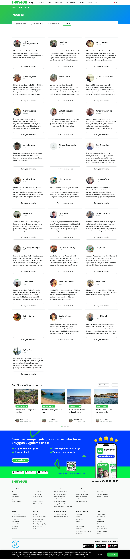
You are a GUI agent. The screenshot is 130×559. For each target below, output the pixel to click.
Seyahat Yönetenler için (61, 517)
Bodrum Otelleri (37, 496)
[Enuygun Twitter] (110, 481)
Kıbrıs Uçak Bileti (16, 501)
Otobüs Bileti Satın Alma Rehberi (63, 506)
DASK (34, 529)
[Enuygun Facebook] (103, 481)
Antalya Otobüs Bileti (60, 504)
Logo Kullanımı (80, 526)
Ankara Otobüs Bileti (60, 494)
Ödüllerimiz (79, 529)
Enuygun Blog (101, 514)
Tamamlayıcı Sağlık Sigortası (41, 524)
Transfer (100, 489)
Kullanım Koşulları (102, 531)
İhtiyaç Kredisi (16, 514)
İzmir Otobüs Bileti (59, 496)
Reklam (78, 521)
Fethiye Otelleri (37, 504)
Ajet (13, 499)
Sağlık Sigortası (37, 521)
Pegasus (14, 494)
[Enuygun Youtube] (117, 481)
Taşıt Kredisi (15, 521)
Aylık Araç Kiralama (81, 501)
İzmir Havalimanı (102, 499)
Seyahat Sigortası (38, 519)
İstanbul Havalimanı (102, 494)
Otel (34, 489)
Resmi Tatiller (101, 524)
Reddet (26, 556)
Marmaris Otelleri (38, 501)
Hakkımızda (79, 514)
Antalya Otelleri (37, 494)
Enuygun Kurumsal (60, 511)
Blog (31, 2)
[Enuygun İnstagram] (107, 481)
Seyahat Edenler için (60, 514)
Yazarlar (67, 24)
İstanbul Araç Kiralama (82, 492)
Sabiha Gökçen (101, 492)
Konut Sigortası (37, 526)
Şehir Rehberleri (37, 24)
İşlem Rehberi (101, 521)
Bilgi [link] (20, 7)
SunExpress (15, 496)
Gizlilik (99, 533)
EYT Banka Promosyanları (19, 517)
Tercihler (100, 554)
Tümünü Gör (103, 385)
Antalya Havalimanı (102, 496)
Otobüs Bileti (58, 489)
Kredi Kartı (15, 526)
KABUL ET (113, 554)
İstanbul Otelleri (37, 492)
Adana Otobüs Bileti (60, 501)
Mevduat (14, 529)
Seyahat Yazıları (20, 24)
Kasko (35, 514)
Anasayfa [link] (14, 7)
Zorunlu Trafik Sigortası (40, 517)
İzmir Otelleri (36, 499)
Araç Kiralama (80, 489)
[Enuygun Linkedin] (114, 481)
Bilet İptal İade (101, 526)
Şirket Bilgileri (79, 519)
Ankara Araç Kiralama (82, 494)
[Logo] (19, 2)
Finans (14, 511)
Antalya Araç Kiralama (82, 499)
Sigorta (35, 511)
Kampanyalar (101, 517)
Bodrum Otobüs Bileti (60, 499)
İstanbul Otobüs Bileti (60, 492)
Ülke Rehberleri (53, 24)
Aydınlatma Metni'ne (82, 554)
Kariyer (78, 524)
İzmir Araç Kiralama (81, 496)
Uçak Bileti (15, 489)
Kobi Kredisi (15, 524)
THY (13, 492)
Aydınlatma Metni (102, 529)
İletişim (78, 517)
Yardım (99, 519)
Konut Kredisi (15, 519)
